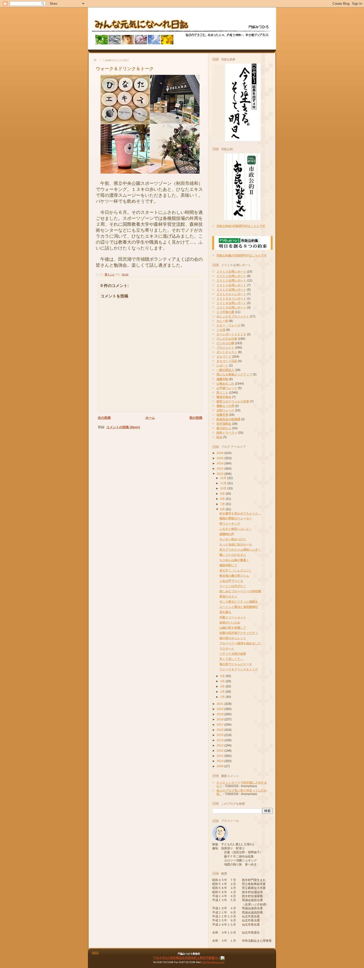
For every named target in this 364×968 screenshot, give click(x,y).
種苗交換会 (223, 397)
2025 (220, 458)
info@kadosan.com (213, 962)
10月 (223, 488)
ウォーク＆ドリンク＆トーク (125, 68)
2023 (220, 468)
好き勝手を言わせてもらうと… (240, 513)
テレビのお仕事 (226, 338)
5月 (223, 676)
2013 (220, 745)
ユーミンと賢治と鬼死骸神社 (238, 606)
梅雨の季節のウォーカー (235, 518)
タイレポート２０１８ (231, 334)
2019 (220, 714)
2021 (220, 703)
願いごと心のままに (232, 554)
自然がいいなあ (229, 622)
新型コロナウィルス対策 (232, 401)
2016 (220, 729)
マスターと (226, 648)
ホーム (150, 418)
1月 (223, 696)
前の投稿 (195, 418)
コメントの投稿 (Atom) (123, 427)
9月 (223, 493)
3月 (223, 686)
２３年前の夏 (225, 311)
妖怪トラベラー (226, 432)
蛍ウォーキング (229, 523)
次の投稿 (104, 418)
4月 (223, 681)
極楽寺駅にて (228, 565)
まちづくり (223, 356)
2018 (220, 719)
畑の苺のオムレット (232, 638)
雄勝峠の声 (226, 534)
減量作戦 (222, 379)
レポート (222, 365)
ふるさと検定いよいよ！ (235, 528)
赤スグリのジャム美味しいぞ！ (240, 549)
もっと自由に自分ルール (235, 544)
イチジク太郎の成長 (232, 653)
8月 (223, 498)
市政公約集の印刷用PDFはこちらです (241, 255)
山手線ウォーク (226, 388)
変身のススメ (228, 596)
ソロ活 (220, 329)
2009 (220, 766)
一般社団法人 (225, 369)
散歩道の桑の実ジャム (234, 575)
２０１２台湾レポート (231, 280)
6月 (223, 509)
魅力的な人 (223, 428)
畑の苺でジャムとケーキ (235, 664)
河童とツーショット (232, 617)
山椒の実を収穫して (232, 627)
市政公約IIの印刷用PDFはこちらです (240, 226)
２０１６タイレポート (231, 294)
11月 (223, 483)
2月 (223, 691)
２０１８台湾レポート (231, 303)
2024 (220, 463)
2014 (220, 740)
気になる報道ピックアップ (234, 374)
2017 (220, 724)
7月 (223, 504)
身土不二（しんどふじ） (235, 570)
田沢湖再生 (223, 423)
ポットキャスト (226, 352)
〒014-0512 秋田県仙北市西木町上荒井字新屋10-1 (187, 957)
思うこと (110, 274)
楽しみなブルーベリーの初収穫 (240, 591)
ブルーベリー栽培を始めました (240, 643)
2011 (220, 755)
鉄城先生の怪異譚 (228, 419)
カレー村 (222, 320)
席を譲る (225, 612)
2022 (220, 473)
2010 (220, 761)
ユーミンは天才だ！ (232, 586)
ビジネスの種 (225, 343)
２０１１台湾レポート (231, 276)
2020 (220, 709)
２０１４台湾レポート (231, 285)
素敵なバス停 (225, 405)
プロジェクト (225, 347)
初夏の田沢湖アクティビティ (238, 632)
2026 (220, 453)
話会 (219, 437)
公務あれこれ (225, 383)
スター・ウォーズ (228, 325)
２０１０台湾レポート (231, 271)
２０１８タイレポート (231, 298)
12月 (223, 478)
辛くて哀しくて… (231, 658)
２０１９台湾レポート (231, 307)
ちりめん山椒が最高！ (234, 560)
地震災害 (222, 414)
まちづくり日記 (226, 361)
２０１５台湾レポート (231, 289)
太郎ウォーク (225, 410)
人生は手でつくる (231, 580)
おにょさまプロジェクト (232, 316)
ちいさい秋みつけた (232, 539)
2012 (220, 750)
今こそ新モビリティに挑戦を (238, 601)
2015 (220, 735)
